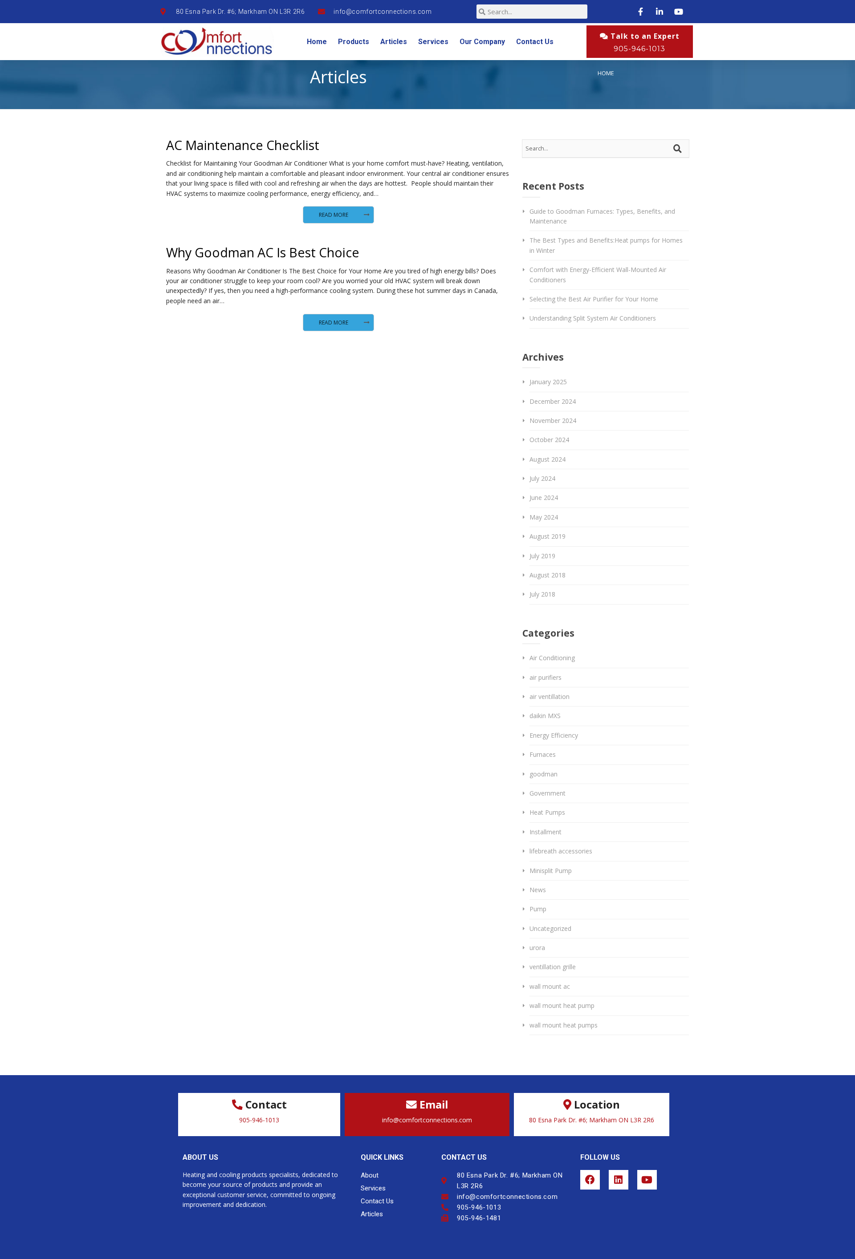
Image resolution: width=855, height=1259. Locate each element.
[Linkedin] (618, 1180)
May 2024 (543, 517)
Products (353, 41)
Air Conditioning (552, 658)
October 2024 (549, 439)
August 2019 (547, 536)
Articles (393, 41)
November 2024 (552, 420)
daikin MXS (545, 715)
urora (537, 947)
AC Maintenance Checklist (242, 145)
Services (433, 41)
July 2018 (542, 594)
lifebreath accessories (560, 851)
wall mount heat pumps (563, 1025)
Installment (545, 832)
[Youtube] (647, 1180)
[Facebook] (590, 1180)
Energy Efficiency (553, 735)
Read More (333, 215)
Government (547, 793)
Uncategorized (550, 928)
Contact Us (535, 41)
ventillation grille (552, 967)
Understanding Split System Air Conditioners (592, 318)
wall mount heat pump (561, 1005)
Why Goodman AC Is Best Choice (262, 252)
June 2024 (543, 497)
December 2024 (552, 401)
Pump (537, 909)
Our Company (482, 41)
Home (317, 41)
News (537, 889)
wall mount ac (549, 986)
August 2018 (547, 575)
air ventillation (549, 696)
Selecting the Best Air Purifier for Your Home (593, 299)
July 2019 (542, 556)
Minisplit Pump (550, 870)
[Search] (679, 148)
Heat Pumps (547, 812)
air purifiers (545, 677)
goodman (543, 774)
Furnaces (542, 754)
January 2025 (548, 382)
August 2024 (547, 459)
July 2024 (542, 478)
